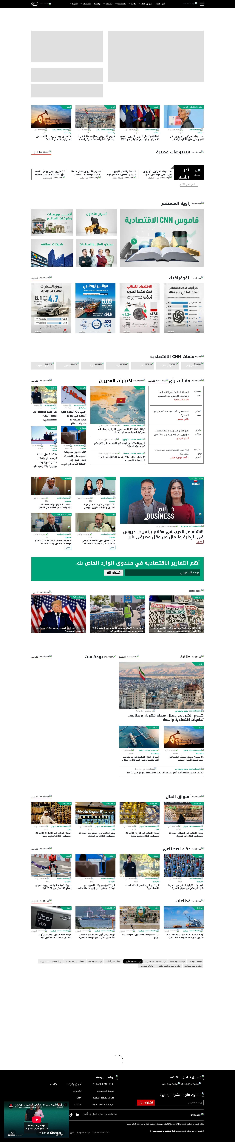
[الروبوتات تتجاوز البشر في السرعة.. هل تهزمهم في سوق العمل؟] (184, 865)
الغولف (53, 428)
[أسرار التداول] (97, 222)
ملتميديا (184, 526)
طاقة (133, 4)
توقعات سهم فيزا (146, 966)
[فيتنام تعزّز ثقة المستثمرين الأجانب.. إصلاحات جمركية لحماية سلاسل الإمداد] (117, 405)
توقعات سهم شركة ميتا (75, 961)
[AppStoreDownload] (171, 1084)
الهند (69, 107)
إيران (113, 107)
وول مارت (140, 597)
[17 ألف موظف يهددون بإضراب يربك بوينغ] (140, 917)
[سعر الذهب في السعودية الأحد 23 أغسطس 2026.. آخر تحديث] (95, 813)
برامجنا (97, 4)
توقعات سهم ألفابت (113, 961)
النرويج (156, 107)
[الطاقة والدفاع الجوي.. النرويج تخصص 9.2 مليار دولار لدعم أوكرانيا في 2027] (140, 116)
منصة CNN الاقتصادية (100, 1132)
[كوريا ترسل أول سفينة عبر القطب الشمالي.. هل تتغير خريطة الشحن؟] (95, 917)
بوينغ (157, 908)
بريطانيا (200, 908)
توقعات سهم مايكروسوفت (155, 961)
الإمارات (68, 478)
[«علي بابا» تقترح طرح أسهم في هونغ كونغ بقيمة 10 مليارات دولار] (73, 395)
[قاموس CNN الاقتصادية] (162, 238)
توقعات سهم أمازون (133, 961)
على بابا (83, 388)
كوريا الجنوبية (110, 908)
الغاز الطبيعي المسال (62, 514)
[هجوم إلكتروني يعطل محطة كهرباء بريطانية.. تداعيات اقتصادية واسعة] (95, 116)
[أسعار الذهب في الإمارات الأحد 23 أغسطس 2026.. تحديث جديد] (51, 813)
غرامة (69, 908)
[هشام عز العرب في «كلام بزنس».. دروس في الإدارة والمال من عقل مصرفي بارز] (162, 500)
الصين (201, 856)
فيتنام (142, 388)
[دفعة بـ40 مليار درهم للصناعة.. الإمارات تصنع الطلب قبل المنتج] (51, 486)
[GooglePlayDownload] (190, 1084)
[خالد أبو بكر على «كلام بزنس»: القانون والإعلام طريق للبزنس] (95, 486)
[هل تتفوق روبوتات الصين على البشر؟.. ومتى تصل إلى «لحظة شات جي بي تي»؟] (73, 435)
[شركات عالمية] (52, 253)
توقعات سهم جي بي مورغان (51, 961)
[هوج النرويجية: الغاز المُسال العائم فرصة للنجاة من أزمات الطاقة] (51, 522)
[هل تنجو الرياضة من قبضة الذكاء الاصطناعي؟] (44, 395)
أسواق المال (146, 4)
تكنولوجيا (121, 4)
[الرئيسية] (190, 3)
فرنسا (112, 514)
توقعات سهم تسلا (95, 961)
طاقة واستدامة (181, 711)
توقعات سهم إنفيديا (177, 961)
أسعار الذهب (198, 803)
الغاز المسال (154, 727)
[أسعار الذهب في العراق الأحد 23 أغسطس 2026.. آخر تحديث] (184, 813)
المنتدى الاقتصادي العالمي (192, 107)
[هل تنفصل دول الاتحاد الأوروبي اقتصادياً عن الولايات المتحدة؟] (95, 522)
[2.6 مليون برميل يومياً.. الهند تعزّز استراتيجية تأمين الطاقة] (51, 116)
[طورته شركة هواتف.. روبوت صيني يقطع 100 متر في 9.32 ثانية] (51, 865)
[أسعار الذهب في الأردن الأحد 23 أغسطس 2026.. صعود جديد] (140, 813)
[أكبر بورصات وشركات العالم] (52, 222)
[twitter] (77, 1115)
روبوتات (83, 428)
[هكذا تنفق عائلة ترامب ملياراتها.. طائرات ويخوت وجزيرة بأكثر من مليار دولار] (44, 435)
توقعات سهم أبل (195, 961)
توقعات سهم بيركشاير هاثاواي (169, 966)
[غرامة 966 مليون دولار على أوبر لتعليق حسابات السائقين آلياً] (51, 917)
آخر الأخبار (160, 4)
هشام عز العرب (197, 478)
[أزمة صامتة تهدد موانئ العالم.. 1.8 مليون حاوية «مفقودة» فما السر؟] (184, 917)
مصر (113, 478)
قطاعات (108, 4)
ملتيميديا (87, 4)
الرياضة (53, 388)
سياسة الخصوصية (83, 1132)
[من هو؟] (97, 253)
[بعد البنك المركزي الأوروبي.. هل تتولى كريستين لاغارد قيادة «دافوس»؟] (184, 116)
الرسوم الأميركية (79, 597)
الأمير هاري (199, 597)
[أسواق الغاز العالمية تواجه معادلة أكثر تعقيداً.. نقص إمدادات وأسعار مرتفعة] (139, 737)
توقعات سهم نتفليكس (193, 966)
